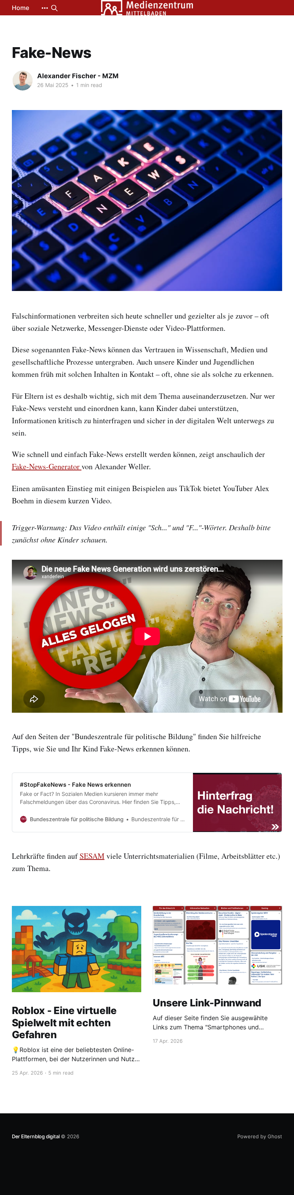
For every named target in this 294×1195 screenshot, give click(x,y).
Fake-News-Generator (47, 466)
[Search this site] (54, 8)
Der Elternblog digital (36, 1136)
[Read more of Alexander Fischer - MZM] (22, 80)
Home (20, 8)
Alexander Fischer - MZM (78, 76)
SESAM (92, 856)
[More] (45, 8)
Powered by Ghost (259, 1136)
